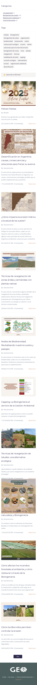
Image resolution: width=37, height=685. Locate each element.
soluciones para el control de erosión (16, 48)
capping (22, 57)
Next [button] (18, 656)
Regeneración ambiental (11, 18)
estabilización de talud (11, 57)
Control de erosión (9, 20)
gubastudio (18, 679)
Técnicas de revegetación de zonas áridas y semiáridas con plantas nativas (16, 280)
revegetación (8, 54)
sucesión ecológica (10, 60)
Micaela (6, 113)
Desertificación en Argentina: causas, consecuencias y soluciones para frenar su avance (18, 160)
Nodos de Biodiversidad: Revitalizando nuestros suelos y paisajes (17, 345)
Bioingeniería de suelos (10, 15)
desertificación (8, 67)
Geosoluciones (8, 168)
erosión (6, 64)
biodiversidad (8, 41)
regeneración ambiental (18, 64)
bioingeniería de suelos (11, 38)
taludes (28, 51)
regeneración (25, 38)
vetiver (29, 44)
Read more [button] (32, 124)
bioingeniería (14, 35)
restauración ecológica (11, 44)
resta (22, 51)
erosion (22, 44)
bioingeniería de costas (11, 51)
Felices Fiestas (8, 109)
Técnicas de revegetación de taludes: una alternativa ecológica (16, 457)
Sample (6, 35)
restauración (18, 41)
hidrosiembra (22, 60)
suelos (27, 41)
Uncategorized (8, 13)
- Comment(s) (18, 124)
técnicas (16, 54)
